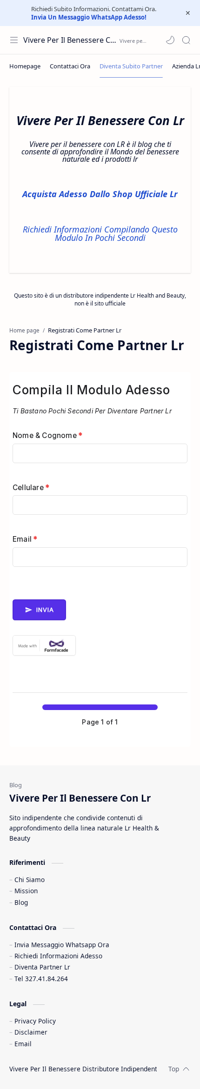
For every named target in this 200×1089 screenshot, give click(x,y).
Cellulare (31, 487)
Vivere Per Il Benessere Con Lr (70, 40)
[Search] (186, 40)
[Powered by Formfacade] (100, 645)
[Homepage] (24, 66)
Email (25, 539)
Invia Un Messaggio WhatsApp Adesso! (89, 17)
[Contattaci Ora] (70, 66)
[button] (170, 40)
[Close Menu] (188, 13)
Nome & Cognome (47, 435)
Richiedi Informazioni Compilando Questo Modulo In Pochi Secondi (100, 233)
